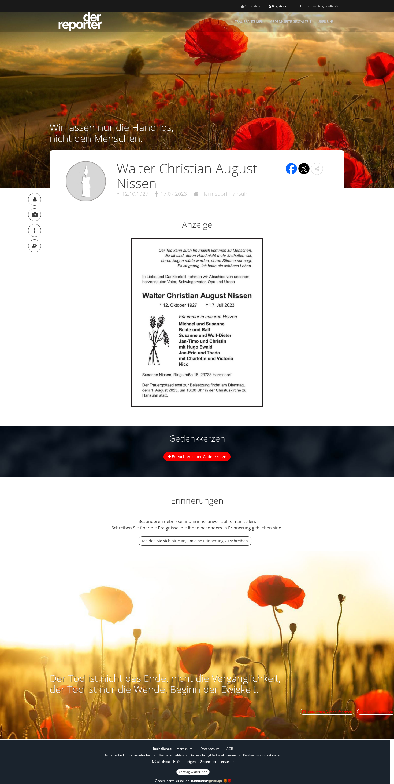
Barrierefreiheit (140, 755)
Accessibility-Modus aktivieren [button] (213, 755)
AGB (229, 748)
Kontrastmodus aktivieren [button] (262, 755)
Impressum (184, 748)
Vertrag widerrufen (193, 772)
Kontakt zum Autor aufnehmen (329, 711)
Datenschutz (209, 748)
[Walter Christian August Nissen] (34, 199)
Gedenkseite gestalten (319, 6)
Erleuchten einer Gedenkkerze (198, 456)
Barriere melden (171, 755)
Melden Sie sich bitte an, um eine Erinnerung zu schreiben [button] (195, 540)
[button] (317, 169)
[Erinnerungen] (34, 245)
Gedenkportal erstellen (173, 780)
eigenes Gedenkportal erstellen (210, 761)
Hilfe (176, 761)
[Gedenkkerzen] (34, 230)
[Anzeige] (34, 214)
